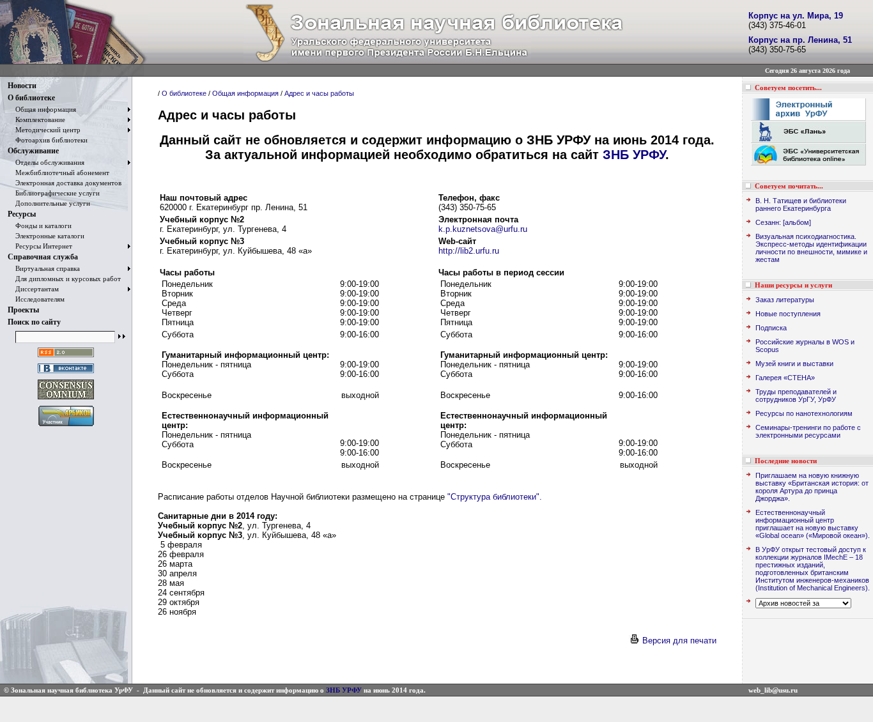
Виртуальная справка (44, 268)
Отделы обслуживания (46, 162)
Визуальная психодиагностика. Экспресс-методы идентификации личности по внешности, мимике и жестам (811, 248)
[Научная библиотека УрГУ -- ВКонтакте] (66, 373)
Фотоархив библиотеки (48, 140)
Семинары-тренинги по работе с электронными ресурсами (808, 431)
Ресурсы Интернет (40, 246)
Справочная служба (43, 256)
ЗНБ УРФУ (634, 155)
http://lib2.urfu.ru (468, 251)
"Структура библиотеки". (494, 497)
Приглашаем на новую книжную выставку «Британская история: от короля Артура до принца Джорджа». (812, 487)
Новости (22, 85)
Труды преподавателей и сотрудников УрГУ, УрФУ (796, 395)
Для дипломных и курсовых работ (64, 278)
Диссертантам (33, 289)
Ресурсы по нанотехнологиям (804, 413)
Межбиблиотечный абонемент (58, 172)
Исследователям (36, 299)
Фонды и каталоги (40, 225)
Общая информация (42, 109)
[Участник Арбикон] (66, 426)
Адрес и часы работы (319, 93)
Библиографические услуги (54, 193)
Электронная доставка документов (64, 183)
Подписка (771, 328)
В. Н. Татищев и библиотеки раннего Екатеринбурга (800, 204)
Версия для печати (678, 640)
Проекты (23, 309)
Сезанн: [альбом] (783, 222)
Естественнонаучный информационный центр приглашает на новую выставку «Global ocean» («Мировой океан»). (812, 524)
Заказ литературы (784, 299)
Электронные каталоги (46, 236)
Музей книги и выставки (794, 363)
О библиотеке (31, 97)
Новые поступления (788, 314)
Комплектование (36, 119)
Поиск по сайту (34, 322)
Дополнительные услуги (49, 203)
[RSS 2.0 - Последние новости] (66, 357)
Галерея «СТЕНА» (785, 377)
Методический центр (44, 130)
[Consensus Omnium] (66, 399)
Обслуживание (33, 150)
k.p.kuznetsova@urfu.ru (482, 229)
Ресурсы (22, 214)
